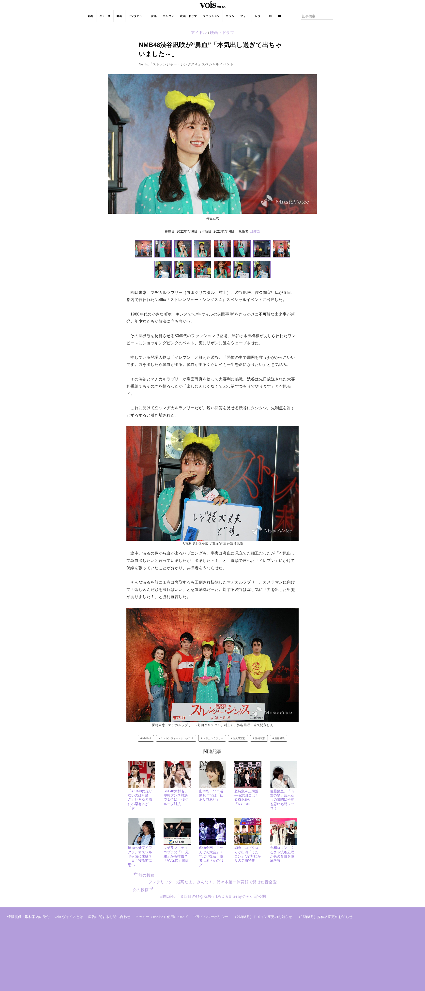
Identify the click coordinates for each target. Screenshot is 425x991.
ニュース (104, 16)
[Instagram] (270, 16)
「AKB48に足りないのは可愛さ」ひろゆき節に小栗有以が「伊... (140, 799)
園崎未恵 (260, 738)
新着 (90, 16)
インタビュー (136, 16)
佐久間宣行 (239, 738)
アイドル (199, 32)
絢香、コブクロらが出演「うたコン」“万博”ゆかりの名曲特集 (247, 854)
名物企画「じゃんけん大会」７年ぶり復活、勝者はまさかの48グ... (211, 856)
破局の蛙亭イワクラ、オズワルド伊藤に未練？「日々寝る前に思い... (140, 856)
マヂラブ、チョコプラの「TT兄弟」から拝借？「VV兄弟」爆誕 (176, 854)
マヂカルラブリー (213, 738)
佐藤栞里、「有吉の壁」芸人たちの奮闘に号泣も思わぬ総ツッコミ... (282, 799)
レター (259, 16)
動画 (119, 16)
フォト (244, 16)
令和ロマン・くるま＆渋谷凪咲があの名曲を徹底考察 (282, 854)
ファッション (211, 16)
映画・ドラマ (188, 16)
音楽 (154, 16)
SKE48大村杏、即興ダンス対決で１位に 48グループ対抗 (176, 797)
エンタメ (168, 16)
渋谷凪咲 (279, 738)
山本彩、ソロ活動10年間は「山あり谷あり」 (211, 795)
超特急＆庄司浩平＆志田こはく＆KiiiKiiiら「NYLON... (246, 797)
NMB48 (146, 738)
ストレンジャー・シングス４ (177, 738)
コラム (230, 16)
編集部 (255, 231)
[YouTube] (279, 16)
